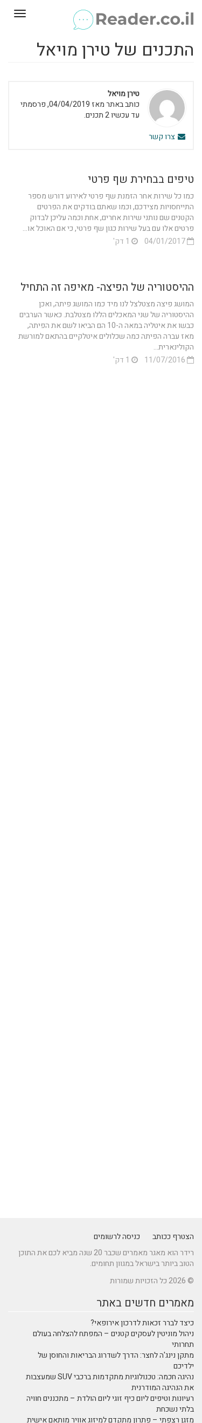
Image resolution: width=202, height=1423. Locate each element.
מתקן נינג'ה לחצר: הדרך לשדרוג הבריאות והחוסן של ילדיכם (116, 1361)
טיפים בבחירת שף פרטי (141, 179)
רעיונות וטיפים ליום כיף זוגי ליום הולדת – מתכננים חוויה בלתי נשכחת (110, 1404)
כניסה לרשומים (117, 1236)
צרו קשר (163, 136)
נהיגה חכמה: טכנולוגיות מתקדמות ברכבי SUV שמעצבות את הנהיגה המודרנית (110, 1382)
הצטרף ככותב (173, 1236)
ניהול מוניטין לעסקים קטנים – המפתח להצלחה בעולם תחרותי (113, 1339)
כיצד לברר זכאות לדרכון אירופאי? (142, 1323)
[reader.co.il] (101, 13)
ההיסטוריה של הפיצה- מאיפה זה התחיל (107, 287)
